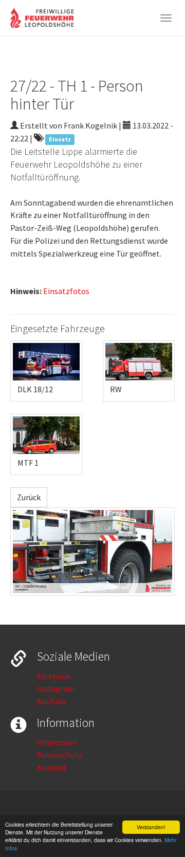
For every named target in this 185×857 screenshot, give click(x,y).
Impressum (57, 742)
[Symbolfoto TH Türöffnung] (92, 551)
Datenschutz (59, 755)
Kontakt (52, 767)
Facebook (53, 676)
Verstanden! (151, 827)
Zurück (29, 497)
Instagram (56, 688)
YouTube (51, 701)
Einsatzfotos (66, 291)
